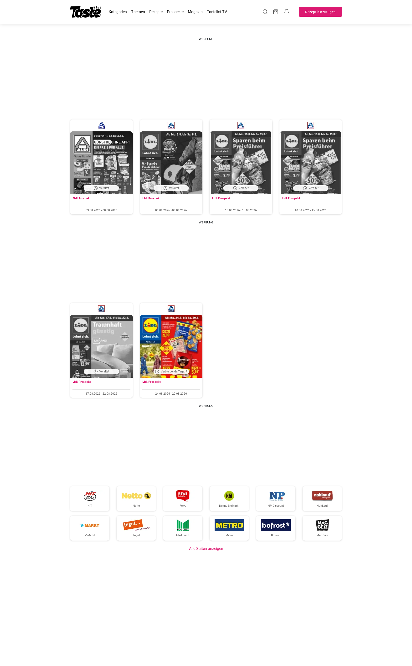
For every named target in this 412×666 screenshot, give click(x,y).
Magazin (195, 12)
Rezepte (156, 12)
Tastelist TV (217, 12)
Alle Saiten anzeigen (206, 548)
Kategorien (118, 12)
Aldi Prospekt (81, 198)
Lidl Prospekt (151, 198)
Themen (138, 12)
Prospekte (175, 12)
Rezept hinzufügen (320, 12)
